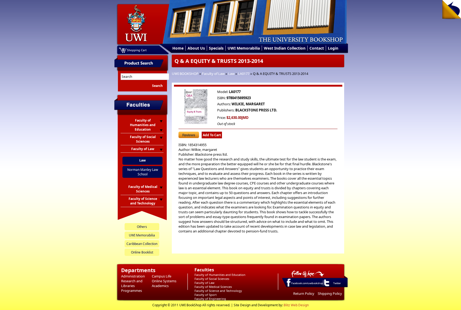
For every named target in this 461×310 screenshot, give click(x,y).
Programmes (131, 290)
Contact (316, 48)
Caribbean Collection (141, 243)
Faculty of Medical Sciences (213, 287)
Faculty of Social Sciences (211, 279)
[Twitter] (326, 286)
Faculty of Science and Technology (218, 291)
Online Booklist (142, 252)
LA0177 (243, 73)
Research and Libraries (131, 283)
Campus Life (161, 276)
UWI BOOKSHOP (185, 73)
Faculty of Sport (205, 295)
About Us (196, 48)
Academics (160, 285)
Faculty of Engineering (210, 299)
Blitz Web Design (296, 305)
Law (231, 73)
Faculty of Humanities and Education (219, 275)
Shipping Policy (330, 293)
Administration (133, 276)
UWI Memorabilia (244, 48)
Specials (216, 48)
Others (142, 226)
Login (333, 48)
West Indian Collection (284, 48)
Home (178, 48)
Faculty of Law (213, 73)
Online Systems (164, 281)
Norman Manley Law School (142, 171)
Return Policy (303, 293)
